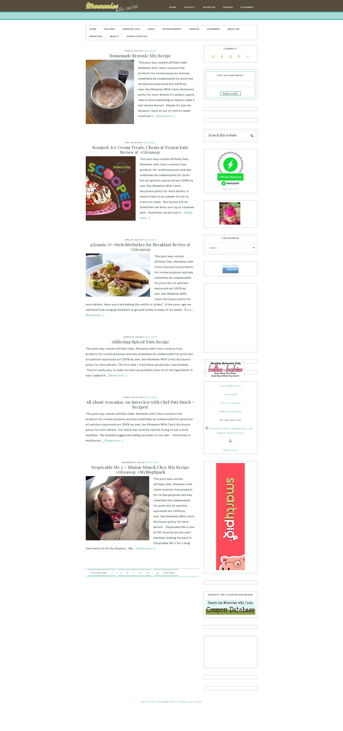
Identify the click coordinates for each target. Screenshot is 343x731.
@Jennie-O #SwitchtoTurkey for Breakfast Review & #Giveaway (140, 247)
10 (141, 572)
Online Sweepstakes (230, 411)
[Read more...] (165, 116)
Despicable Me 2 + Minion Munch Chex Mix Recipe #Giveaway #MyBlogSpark (140, 469)
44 (157, 572)
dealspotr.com (230, 188)
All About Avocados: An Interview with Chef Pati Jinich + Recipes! (140, 404)
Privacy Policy (230, 265)
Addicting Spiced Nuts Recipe (140, 341)
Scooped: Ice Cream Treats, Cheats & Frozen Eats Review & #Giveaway (140, 150)
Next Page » (170, 572)
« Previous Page (98, 572)
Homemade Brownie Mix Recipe (140, 55)
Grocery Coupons (230, 402)
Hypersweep (230, 449)
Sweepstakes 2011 (230, 385)
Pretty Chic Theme (153, 702)
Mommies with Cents (112, 8)
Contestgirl (230, 394)
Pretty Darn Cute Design (186, 702)
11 (148, 572)
